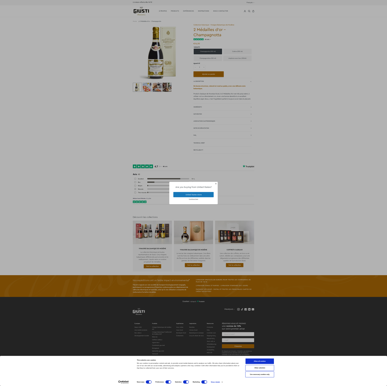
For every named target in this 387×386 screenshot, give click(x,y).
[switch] (168, 382)
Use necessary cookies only (259, 374)
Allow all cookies (260, 361)
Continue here (193, 199)
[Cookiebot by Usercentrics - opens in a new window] (123, 382)
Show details (215, 382)
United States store (194, 194)
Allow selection (259, 368)
